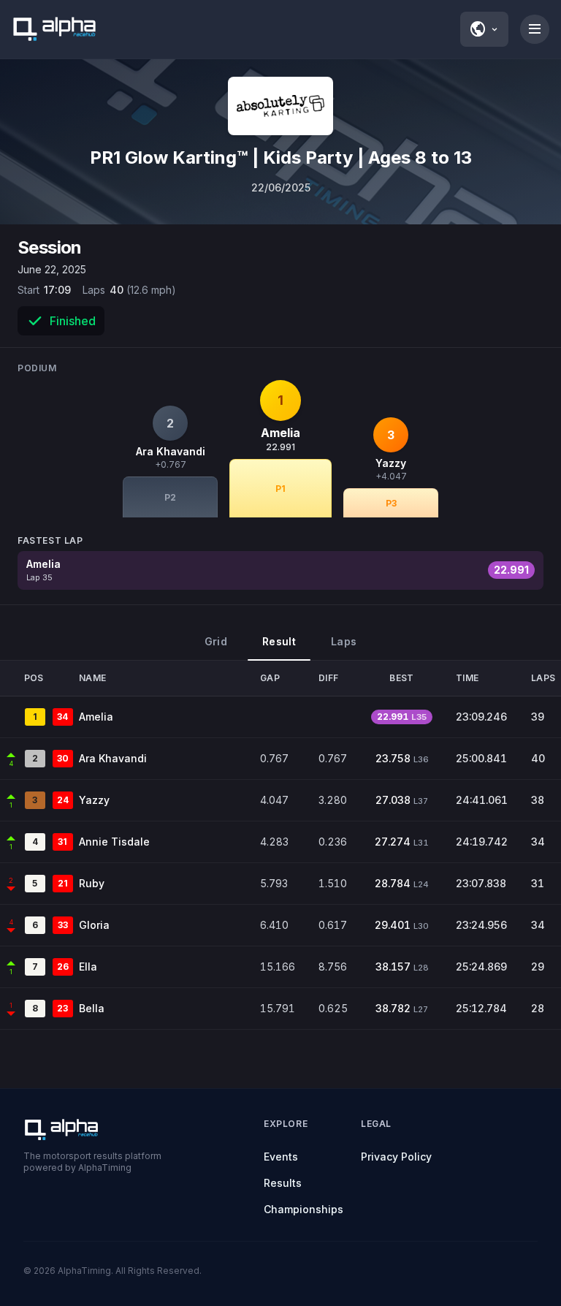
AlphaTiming (84, 1270)
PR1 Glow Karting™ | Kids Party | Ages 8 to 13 (281, 157)
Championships (303, 1209)
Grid (216, 641)
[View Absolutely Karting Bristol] (280, 106)
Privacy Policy (396, 1156)
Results (283, 1183)
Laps (343, 641)
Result (279, 641)
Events (281, 1156)
